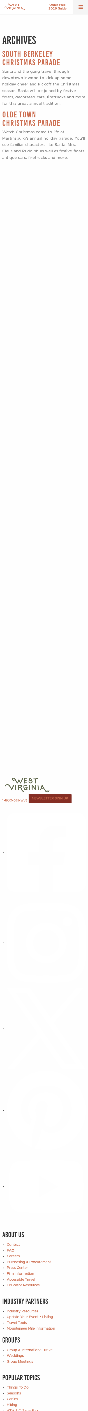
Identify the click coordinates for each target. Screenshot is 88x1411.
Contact (13, 1244)
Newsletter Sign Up (50, 798)
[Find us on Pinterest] (46, 1110)
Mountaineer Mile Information (31, 1328)
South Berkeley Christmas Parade (31, 58)
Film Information (20, 1273)
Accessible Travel (21, 1279)
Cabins (12, 1399)
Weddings (15, 1356)
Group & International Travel (30, 1350)
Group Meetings (20, 1361)
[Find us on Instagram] (46, 943)
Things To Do (18, 1387)
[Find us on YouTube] (46, 1186)
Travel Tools (17, 1323)
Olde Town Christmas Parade (31, 119)
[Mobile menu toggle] (81, 8)
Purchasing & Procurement (29, 1262)
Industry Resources (22, 1311)
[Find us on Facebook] (46, 852)
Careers (13, 1256)
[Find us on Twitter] (46, 1028)
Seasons (14, 1393)
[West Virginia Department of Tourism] (14, 7)
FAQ (10, 1250)
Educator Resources (23, 1285)
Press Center (17, 1268)
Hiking (12, 1405)
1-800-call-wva (15, 800)
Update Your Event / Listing (30, 1317)
